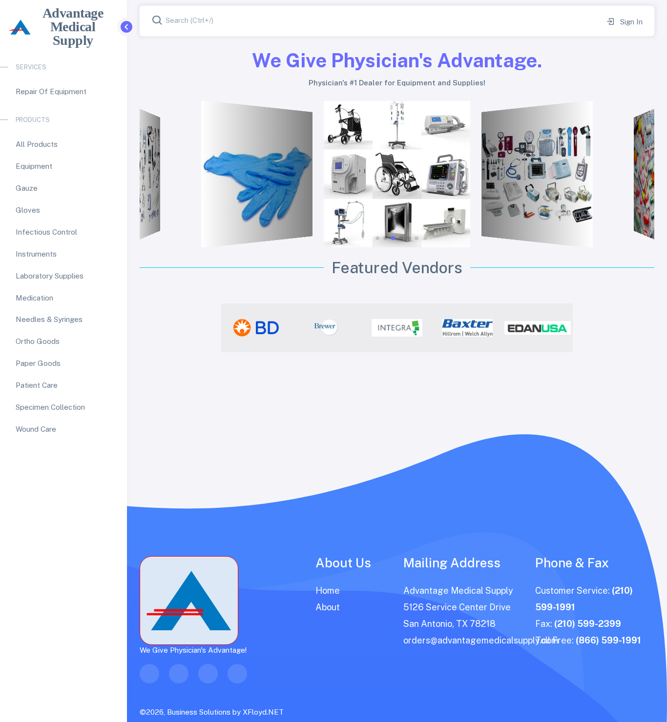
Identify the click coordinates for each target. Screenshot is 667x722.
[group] (256, 327)
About (327, 607)
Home (327, 590)
